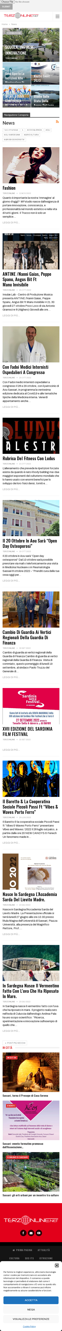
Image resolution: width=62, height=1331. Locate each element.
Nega (31, 1309)
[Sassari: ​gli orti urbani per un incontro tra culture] (31, 1172)
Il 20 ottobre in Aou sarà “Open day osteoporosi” (30, 543)
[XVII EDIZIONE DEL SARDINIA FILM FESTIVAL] (31, 706)
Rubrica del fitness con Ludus (29, 458)
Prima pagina (24, 1250)
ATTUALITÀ (44, 1250)
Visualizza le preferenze (31, 1319)
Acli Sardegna (12, 135)
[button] (57, 1265)
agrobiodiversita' (14, 140)
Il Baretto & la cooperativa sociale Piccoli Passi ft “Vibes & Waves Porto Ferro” (30, 806)
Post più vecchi (16, 1043)
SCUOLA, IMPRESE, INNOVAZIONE (20, 50)
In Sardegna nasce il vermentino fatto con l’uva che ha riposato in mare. (31, 990)
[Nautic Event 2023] (45, 73)
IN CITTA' (11, 1058)
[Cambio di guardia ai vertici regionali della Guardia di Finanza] (31, 609)
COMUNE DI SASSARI (17, 1157)
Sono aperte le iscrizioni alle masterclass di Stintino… (14, 80)
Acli (48, 130)
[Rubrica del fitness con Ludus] (31, 436)
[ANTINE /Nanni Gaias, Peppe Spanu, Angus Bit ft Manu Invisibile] (31, 251)
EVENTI (11, 1106)
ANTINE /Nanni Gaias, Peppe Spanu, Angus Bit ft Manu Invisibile (27, 279)
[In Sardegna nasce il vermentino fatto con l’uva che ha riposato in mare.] (31, 963)
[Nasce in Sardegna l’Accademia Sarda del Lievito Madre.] (31, 872)
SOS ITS (29, 1258)
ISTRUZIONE (46, 1258)
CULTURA (14, 1258)
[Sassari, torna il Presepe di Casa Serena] (31, 1072)
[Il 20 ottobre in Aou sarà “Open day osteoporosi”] (31, 518)
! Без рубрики (11, 130)
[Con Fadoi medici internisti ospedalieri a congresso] (31, 344)
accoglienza (34, 130)
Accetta (31, 1300)
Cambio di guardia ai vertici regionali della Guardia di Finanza (27, 637)
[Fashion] (31, 165)
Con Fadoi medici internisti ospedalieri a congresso (25, 369)
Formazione (14, 33)
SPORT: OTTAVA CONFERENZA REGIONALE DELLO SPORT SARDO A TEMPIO (16, 105)
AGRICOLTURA (31, 135)
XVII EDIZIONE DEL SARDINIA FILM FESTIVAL (28, 731)
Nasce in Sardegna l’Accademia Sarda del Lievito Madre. (30, 897)
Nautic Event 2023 (42, 78)
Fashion (9, 187)
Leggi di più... (11, 222)
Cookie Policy (29, 1326)
